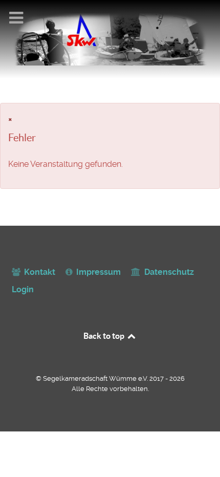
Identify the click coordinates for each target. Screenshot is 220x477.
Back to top (104, 335)
